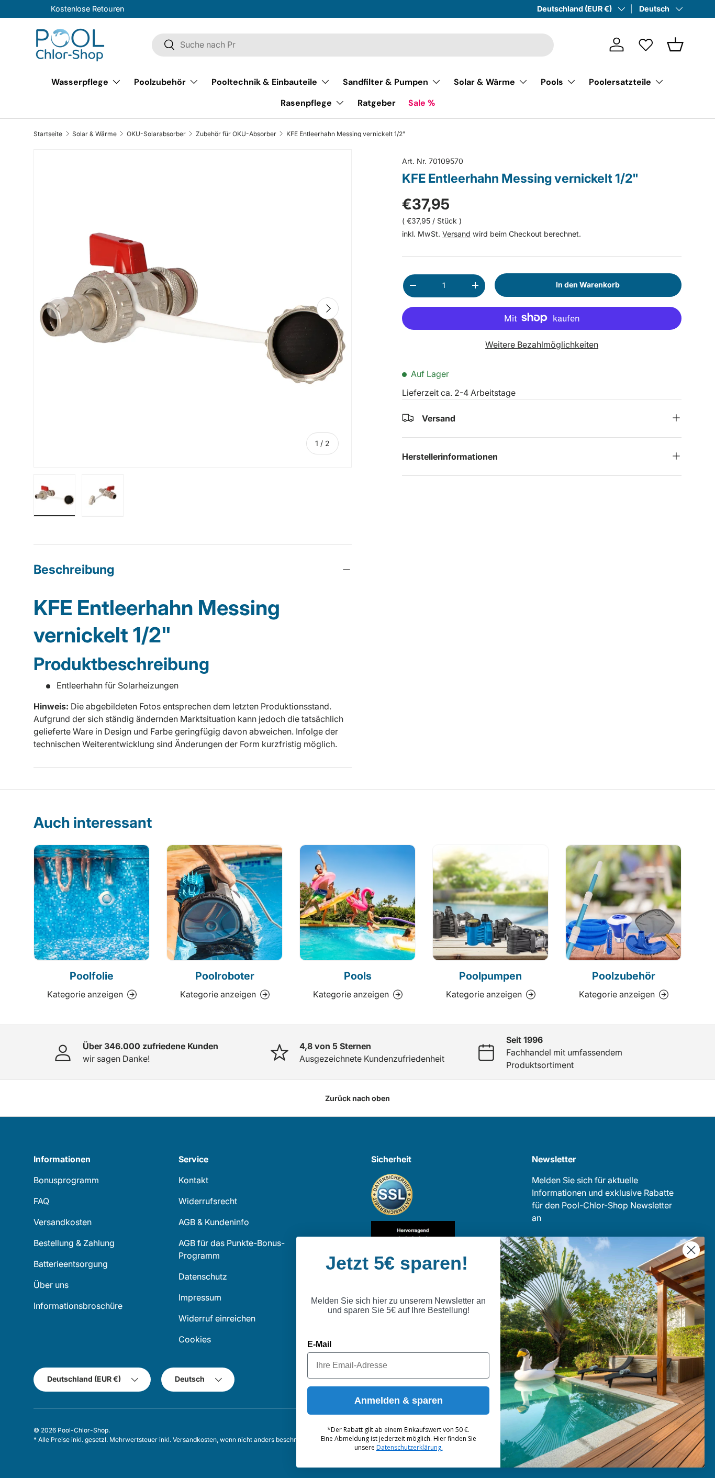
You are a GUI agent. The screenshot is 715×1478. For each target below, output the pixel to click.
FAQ (41, 1201)
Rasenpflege (306, 102)
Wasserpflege (79, 81)
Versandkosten (62, 1222)
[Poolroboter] (224, 902)
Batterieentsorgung (70, 1264)
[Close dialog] (691, 1250)
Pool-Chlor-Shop (83, 1430)
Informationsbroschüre (77, 1306)
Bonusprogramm (66, 1180)
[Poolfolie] (91, 902)
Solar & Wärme (484, 81)
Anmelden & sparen (398, 1400)
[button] (675, 44)
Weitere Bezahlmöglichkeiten (541, 344)
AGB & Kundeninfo (213, 1222)
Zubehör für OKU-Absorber (236, 134)
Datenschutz (202, 1276)
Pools (552, 81)
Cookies (194, 1339)
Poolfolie (92, 976)
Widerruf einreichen (216, 1318)
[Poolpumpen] (490, 902)
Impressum (199, 1297)
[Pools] (357, 902)
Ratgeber (377, 102)
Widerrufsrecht (207, 1201)
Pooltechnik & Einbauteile (264, 81)
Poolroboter (224, 976)
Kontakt (193, 1180)
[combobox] (353, 44)
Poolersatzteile (620, 81)
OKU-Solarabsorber (156, 134)
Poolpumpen (490, 976)
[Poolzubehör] (623, 902)
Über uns (51, 1285)
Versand (456, 233)
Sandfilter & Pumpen (385, 81)
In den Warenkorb (588, 284)
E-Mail (319, 1344)
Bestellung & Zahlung (74, 1243)
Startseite (47, 134)
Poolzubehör (160, 81)
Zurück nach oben (357, 1098)
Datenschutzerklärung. (409, 1447)
